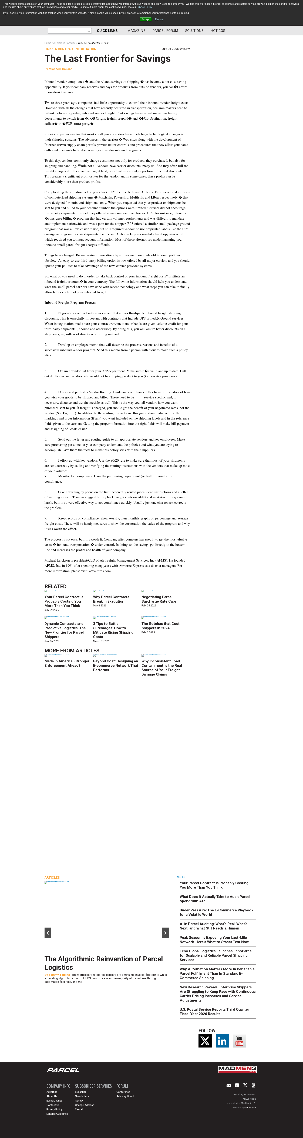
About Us (51, 1096)
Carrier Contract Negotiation (70, 49)
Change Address (84, 1105)
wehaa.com (250, 1107)
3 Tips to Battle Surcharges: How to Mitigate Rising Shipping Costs (113, 630)
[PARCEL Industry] (63, 1070)
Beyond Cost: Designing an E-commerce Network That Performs (115, 665)
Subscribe (80, 1091)
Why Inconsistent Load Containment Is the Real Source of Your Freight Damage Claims (162, 667)
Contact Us (52, 1105)
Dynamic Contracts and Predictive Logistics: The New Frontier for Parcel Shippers (65, 630)
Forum (122, 1086)
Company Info (58, 1086)
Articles (87, 650)
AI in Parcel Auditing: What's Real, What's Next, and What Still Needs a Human (213, 926)
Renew (79, 1100)
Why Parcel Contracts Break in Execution (111, 599)
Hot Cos (218, 31)
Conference (123, 1091)
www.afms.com (100, 570)
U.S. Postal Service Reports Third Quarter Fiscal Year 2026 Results (214, 1011)
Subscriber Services (93, 1086)
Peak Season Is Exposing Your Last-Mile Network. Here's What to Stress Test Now (214, 939)
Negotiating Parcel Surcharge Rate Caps (159, 599)
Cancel (79, 1109)
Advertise (51, 1091)
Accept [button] (145, 19)
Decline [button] (159, 19)
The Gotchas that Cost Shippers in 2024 (161, 626)
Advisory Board (125, 1096)
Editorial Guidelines (57, 1113)
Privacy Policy (144, 7)
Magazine (136, 31)
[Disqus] (117, 731)
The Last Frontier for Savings (108, 58)
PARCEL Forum (165, 31)
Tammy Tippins (59, 974)
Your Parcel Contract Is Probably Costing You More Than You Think (64, 601)
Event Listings (54, 1100)
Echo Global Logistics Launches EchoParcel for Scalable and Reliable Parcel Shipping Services (216, 955)
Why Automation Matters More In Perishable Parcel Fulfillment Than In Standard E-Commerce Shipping (217, 973)
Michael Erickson (60, 69)
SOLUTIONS (194, 31)
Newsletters (82, 1096)
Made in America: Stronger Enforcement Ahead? (67, 663)
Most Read (181, 877)
